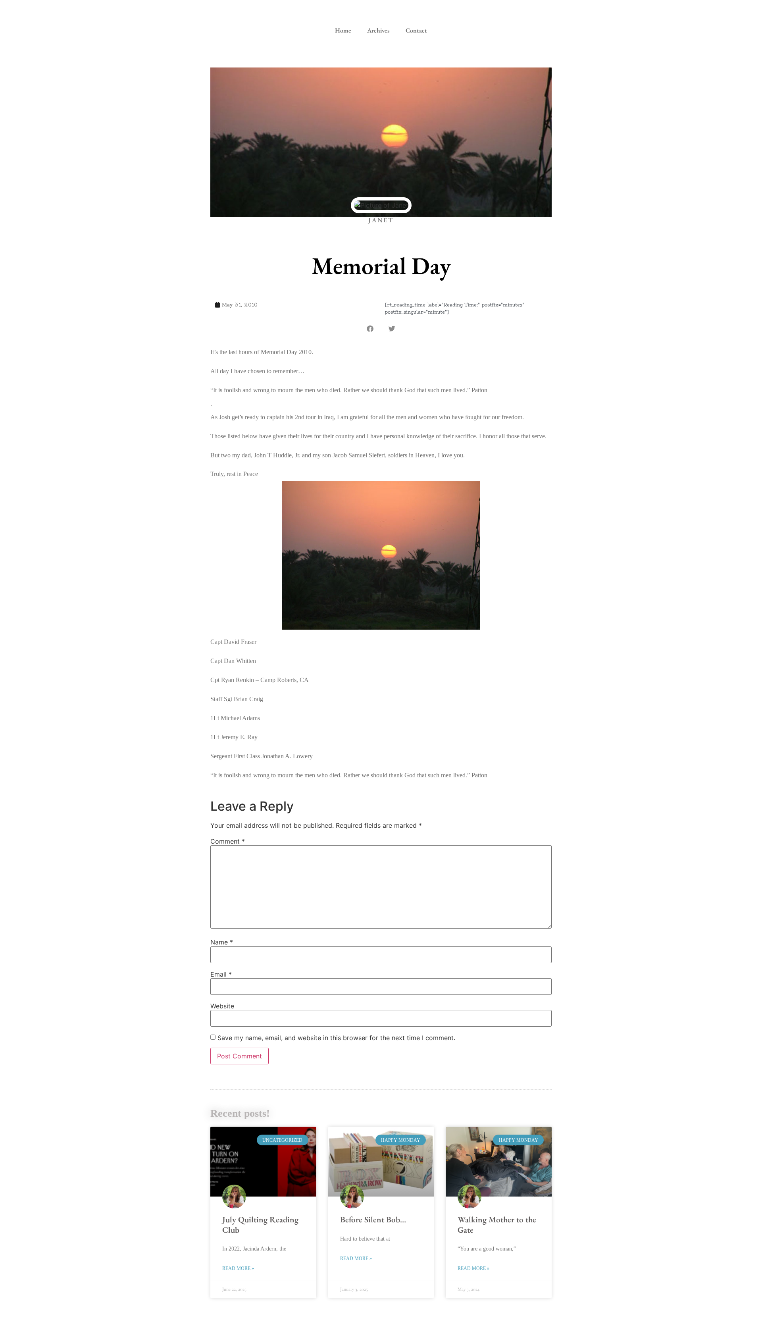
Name (221, 942)
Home (343, 30)
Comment (227, 841)
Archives (378, 30)
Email (221, 974)
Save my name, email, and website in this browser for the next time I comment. (336, 1038)
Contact (416, 30)
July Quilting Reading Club (260, 1224)
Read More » (238, 1268)
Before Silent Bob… (373, 1219)
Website (222, 1006)
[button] (370, 328)
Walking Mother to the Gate (497, 1224)
